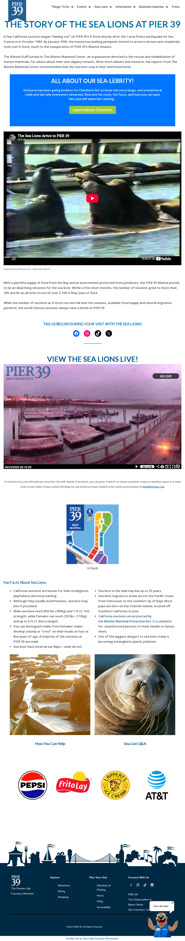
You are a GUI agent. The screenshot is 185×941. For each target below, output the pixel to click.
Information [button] (123, 7)
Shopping (63, 897)
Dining (61, 891)
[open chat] (164, 921)
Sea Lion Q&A (135, 743)
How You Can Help (50, 743)
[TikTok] (98, 333)
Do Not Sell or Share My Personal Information (92, 938)
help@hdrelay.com (153, 486)
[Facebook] (76, 333)
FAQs (100, 901)
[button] (72, 7)
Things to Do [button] (60, 7)
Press (176, 7)
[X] (109, 333)
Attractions (64, 885)
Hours (100, 895)
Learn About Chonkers (92, 109)
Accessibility (104, 907)
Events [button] (82, 7)
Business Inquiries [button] (151, 7)
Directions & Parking (104, 887)
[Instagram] (87, 333)
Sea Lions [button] (101, 7)
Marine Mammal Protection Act (127, 621)
